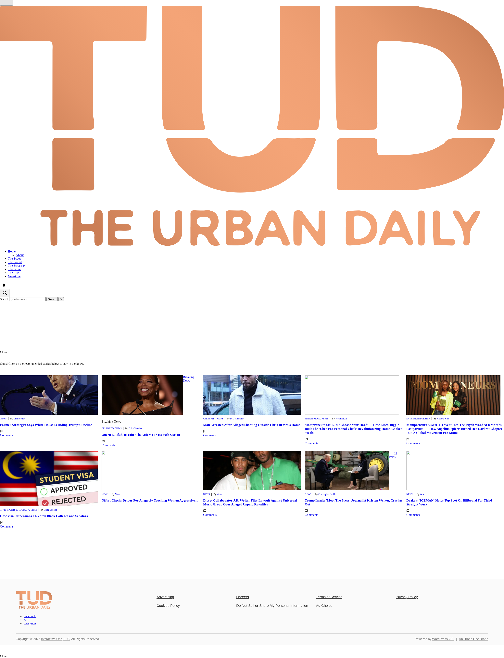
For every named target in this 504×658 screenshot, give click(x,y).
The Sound (15, 262)
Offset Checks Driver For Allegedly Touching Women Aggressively (150, 500)
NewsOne (14, 276)
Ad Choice (324, 606)
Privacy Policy (407, 597)
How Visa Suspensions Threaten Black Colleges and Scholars (44, 516)
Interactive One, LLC (55, 639)
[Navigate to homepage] (252, 126)
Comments (6, 435)
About (20, 255)
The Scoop (14, 258)
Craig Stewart (50, 509)
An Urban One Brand (473, 639)
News (3, 418)
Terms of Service (329, 597)
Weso (117, 494)
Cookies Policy (168, 606)
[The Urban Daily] (34, 607)
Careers (242, 597)
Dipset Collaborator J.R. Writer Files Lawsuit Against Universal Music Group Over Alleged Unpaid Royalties (250, 502)
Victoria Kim (341, 418)
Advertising (165, 597)
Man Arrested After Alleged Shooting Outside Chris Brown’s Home (251, 425)
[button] (252, 352)
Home (12, 251)
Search (4, 299)
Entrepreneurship (316, 418)
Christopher (19, 418)
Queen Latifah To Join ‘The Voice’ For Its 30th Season (141, 435)
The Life (13, 272)
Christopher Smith (326, 494)
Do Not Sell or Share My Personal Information (272, 606)
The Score (14, 269)
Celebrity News (112, 428)
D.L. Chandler (135, 428)
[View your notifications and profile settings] (4, 285)
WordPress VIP (443, 639)
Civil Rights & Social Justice (18, 509)
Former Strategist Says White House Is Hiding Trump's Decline (46, 425)
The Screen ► (17, 265)
